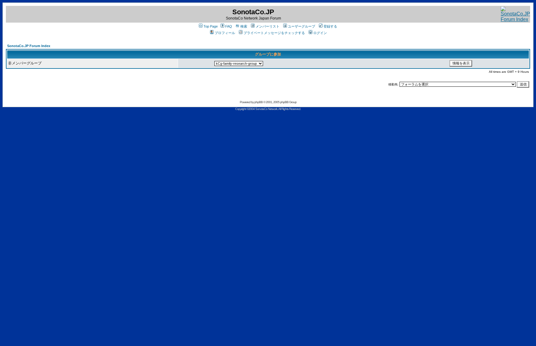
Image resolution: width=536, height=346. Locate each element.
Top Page (210, 26)
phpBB (258, 102)
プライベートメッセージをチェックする (274, 33)
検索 (243, 26)
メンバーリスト (267, 26)
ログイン (320, 33)
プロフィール (225, 33)
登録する (330, 26)
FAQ (228, 26)
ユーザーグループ (301, 26)
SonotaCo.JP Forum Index (28, 46)
